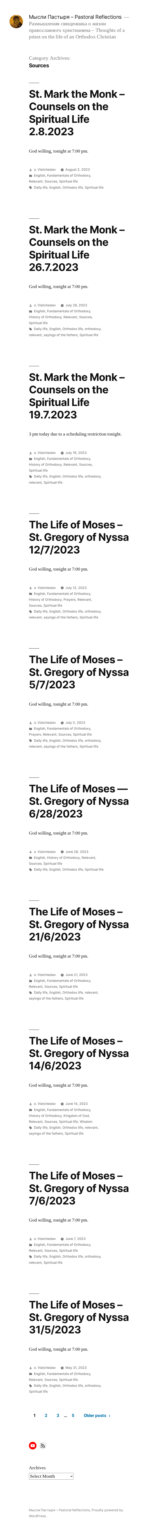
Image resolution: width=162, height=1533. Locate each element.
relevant (35, 335)
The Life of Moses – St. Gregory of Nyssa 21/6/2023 (79, 924)
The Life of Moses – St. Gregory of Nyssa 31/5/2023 (79, 1317)
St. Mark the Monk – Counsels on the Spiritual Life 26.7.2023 (76, 248)
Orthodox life (72, 187)
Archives (37, 1468)
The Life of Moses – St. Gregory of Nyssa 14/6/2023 (79, 1053)
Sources (51, 181)
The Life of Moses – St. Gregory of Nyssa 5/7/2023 (79, 672)
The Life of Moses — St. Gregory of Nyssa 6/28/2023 (79, 801)
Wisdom (86, 1122)
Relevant (36, 181)
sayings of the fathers (61, 335)
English (39, 175)
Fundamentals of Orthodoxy (68, 175)
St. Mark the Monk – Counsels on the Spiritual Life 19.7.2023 (76, 396)
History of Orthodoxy (45, 317)
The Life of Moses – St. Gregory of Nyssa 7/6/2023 (79, 1188)
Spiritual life (68, 181)
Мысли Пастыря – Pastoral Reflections (75, 17)
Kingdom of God (76, 1116)
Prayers (69, 600)
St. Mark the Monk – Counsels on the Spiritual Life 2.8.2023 (76, 113)
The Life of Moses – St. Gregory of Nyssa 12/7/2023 (79, 537)
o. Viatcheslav (45, 170)
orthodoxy (93, 329)
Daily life (40, 187)
